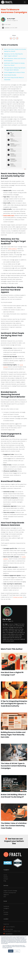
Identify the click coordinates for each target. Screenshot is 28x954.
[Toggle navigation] (25, 2)
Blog (5, 881)
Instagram (6, 908)
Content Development (10, 892)
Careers (6, 877)
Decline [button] (17, 951)
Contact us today (18, 597)
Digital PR (6, 894)
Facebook (6, 906)
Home (5, 875)
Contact (6, 879)
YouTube (6, 912)
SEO (5, 896)
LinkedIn (6, 914)
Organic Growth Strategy (10, 890)
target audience (12, 248)
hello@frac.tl (8, 933)
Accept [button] (10, 951)
